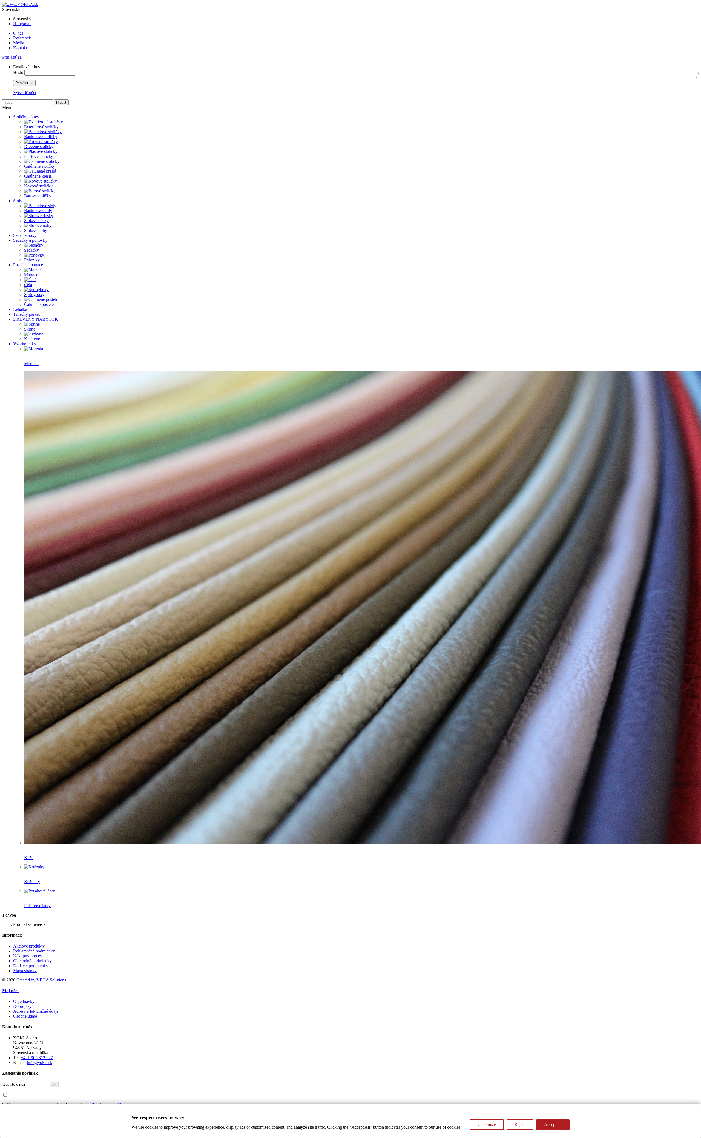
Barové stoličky (37, 196)
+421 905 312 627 (37, 1057)
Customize (487, 1124)
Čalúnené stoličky (39, 166)
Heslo (18, 72)
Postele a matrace (28, 265)
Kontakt (20, 47)
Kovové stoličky (38, 186)
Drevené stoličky (38, 146)
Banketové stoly (38, 210)
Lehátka (20, 309)
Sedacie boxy (24, 235)
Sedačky (31, 250)
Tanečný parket (26, 314)
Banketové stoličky (40, 136)
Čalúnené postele (39, 304)
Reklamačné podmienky (34, 951)
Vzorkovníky (24, 344)
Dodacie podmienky (30, 965)
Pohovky (32, 260)
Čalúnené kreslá (38, 176)
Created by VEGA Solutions (41, 980)
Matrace (31, 274)
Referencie (22, 38)
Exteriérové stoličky (41, 126)
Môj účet (10, 990)
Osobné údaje (25, 1016)
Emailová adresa (27, 66)
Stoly (17, 200)
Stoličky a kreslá (27, 117)
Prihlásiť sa (12, 57)
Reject (520, 1124)
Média (18, 43)
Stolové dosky (36, 220)
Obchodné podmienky (32, 960)
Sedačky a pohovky (30, 240)
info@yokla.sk (39, 1062)
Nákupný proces (27, 956)
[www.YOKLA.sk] (20, 4)
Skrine (29, 329)
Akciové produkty (29, 946)
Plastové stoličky (38, 156)
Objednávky (24, 1001)
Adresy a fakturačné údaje (35, 1011)
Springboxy (34, 294)
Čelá (28, 284)
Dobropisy (22, 1006)
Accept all (553, 1124)
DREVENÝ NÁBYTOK (36, 319)
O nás (18, 33)
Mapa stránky (25, 970)
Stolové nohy (35, 230)
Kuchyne (32, 339)
